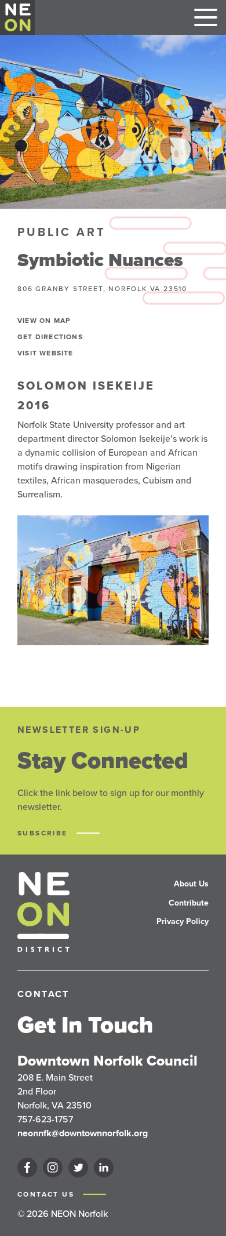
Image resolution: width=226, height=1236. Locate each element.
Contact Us (47, 1194)
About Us (191, 884)
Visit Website (45, 353)
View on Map (43, 320)
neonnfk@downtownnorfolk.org (82, 1133)
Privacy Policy (182, 921)
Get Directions (50, 336)
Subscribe (44, 833)
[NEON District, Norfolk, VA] (18, 17)
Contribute (189, 903)
